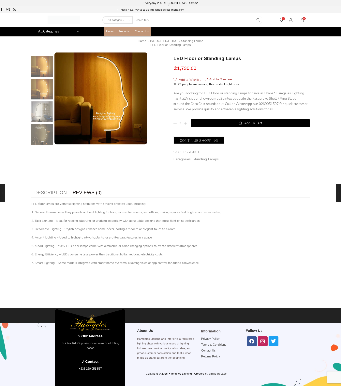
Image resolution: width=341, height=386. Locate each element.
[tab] (50, 192)
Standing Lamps (192, 41)
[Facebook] (1, 10)
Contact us (142, 31)
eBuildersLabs (218, 373)
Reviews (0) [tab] (87, 192)
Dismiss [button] (192, 3)
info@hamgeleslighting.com (167, 10)
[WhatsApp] (14, 10)
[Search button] (258, 20)
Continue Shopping (199, 140)
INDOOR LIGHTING (163, 41)
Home (109, 31)
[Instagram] (8, 10)
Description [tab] (50, 192)
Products (124, 31)
